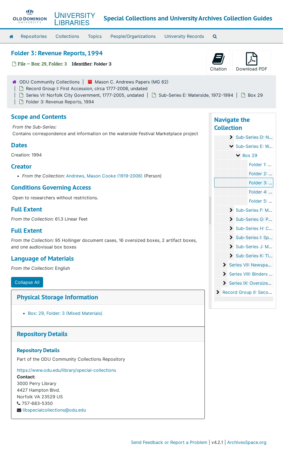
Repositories (34, 36)
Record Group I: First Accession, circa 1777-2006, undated (87, 88)
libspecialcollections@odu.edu (54, 410)
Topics (95, 36)
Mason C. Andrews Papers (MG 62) (132, 82)
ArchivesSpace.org (246, 442)
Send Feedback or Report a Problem (169, 442)
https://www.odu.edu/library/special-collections (66, 370)
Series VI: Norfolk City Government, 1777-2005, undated (85, 95)
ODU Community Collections (49, 82)
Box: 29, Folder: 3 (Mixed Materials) (65, 313)
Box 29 (255, 95)
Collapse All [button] (27, 282)
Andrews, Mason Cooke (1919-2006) (104, 176)
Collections (67, 36)
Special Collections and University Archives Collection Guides (188, 18)
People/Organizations (133, 36)
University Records (184, 36)
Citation (218, 69)
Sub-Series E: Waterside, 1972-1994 (196, 95)
